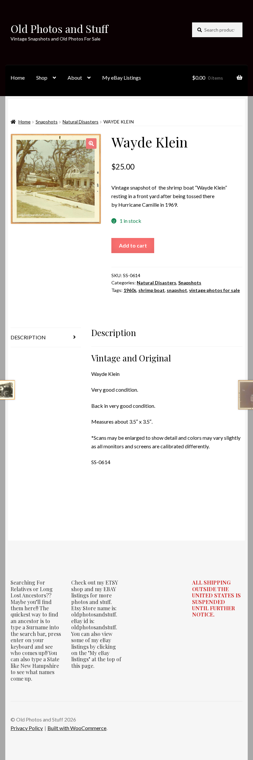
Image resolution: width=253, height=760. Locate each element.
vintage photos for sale (214, 290)
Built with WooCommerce (76, 728)
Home (18, 77)
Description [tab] (28, 337)
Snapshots (47, 121)
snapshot (177, 290)
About (75, 77)
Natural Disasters (80, 121)
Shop (41, 77)
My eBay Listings (121, 77)
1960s (130, 290)
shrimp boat (151, 290)
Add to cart (133, 245)
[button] (91, 143)
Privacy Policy (27, 728)
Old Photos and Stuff (59, 28)
